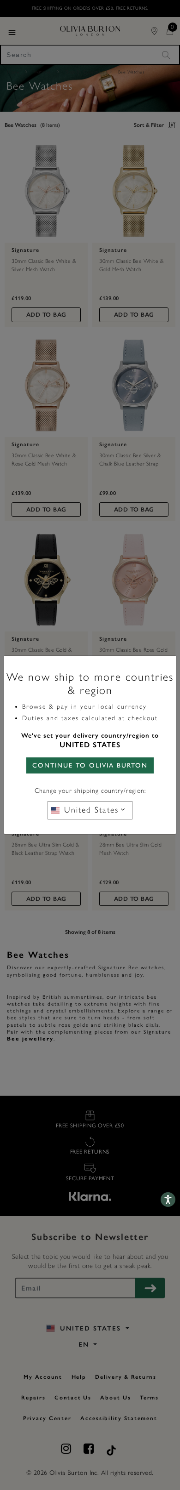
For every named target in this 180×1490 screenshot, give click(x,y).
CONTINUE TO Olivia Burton (90, 765)
